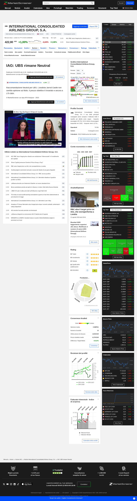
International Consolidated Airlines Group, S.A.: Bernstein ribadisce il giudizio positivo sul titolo (33, 179)
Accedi (121, 3)
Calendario (38, 8)
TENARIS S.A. (109, 181)
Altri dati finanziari (92, 180)
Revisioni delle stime (91, 392)
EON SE (107, 141)
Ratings (84, 48)
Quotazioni (18, 48)
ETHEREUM (108, 373)
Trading (80, 8)
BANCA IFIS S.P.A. (110, 164)
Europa (114, 24)
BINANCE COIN (109, 378)
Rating (73, 250)
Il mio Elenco (107, 118)
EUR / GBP (106, 282)
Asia (130, 24)
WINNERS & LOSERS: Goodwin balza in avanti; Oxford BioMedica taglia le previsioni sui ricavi (32, 219)
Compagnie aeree (93, 131)
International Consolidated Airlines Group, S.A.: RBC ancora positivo (31, 174)
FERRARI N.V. (109, 127)
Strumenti (102, 8)
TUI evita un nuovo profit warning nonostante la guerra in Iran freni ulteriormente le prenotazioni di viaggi (35, 196)
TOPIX (107, 64)
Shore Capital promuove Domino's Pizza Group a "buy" (79, 42)
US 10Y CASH (109, 409)
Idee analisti (18, 52)
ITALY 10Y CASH (110, 406)
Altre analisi (94, 242)
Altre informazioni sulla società (89, 139)
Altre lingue (86, 52)
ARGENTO (106, 342)
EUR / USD (106, 279)
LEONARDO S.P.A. (110, 176)
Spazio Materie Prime (118, 349)
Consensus (74, 48)
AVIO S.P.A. (108, 167)
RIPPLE (107, 381)
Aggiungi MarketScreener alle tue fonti (41, 77)
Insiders (40, 52)
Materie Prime (107, 319)
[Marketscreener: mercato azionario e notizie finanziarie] (17, 3)
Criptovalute (107, 355)
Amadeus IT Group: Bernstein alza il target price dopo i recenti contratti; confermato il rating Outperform (35, 205)
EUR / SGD (106, 306)
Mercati (8, 8)
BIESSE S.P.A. (109, 170)
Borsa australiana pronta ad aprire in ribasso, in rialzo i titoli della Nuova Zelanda (34, 187)
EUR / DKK (106, 294)
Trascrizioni (48, 52)
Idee (48, 8)
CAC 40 (107, 47)
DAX (106, 44)
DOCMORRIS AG (110, 146)
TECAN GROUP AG (110, 232)
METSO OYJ (108, 223)
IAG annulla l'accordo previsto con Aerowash (24, 210)
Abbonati (130, 3)
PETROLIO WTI (107, 337)
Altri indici (118, 84)
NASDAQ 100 (109, 59)
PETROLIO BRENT (108, 340)
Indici (106, 24)
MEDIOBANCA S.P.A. (111, 143)
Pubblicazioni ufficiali (74, 52)
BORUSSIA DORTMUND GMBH (114, 129)
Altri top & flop (118, 203)
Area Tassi (118, 423)
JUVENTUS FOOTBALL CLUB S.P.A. (115, 162)
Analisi (27, 8)
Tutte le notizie (8, 52)
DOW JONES (108, 57)
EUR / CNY (106, 301)
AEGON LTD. (108, 230)
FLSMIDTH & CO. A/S (111, 221)
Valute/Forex (107, 263)
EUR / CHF (106, 284)
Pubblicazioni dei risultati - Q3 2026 (92, 134)
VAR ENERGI (109, 237)
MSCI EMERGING (110, 67)
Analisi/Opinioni (77, 188)
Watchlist (69, 8)
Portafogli (58, 8)
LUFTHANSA (108, 138)
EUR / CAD (106, 296)
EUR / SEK (106, 289)
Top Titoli (114, 8)
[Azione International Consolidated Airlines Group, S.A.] (48, 82)
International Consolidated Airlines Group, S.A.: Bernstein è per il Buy (31, 200)
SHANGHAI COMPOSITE (112, 62)
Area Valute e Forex (118, 313)
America (122, 24)
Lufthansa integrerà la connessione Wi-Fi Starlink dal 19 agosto (29, 214)
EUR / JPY (106, 309)
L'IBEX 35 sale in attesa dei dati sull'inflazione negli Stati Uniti (29, 191)
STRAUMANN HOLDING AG (113, 235)
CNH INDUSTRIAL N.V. (111, 160)
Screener (90, 8)
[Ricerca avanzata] (92, 3)
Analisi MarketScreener (28, 55)
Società (43, 48)
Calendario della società (90, 440)
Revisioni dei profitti (79, 353)
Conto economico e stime (81, 147)
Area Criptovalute (118, 384)
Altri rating (95, 311)
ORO (104, 335)
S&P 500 (107, 54)
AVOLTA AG (108, 227)
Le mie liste (118, 149)
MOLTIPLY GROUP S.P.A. (112, 183)
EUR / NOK (106, 291)
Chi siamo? (65, 492)
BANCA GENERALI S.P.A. (112, 178)
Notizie (17, 8)
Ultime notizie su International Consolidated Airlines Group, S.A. (31, 152)
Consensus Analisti (79, 318)
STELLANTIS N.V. (110, 124)
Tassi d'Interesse (108, 390)
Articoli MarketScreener (11, 55)
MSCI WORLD (109, 69)
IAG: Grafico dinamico (91, 101)
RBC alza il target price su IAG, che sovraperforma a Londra (28, 166)
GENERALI (108, 132)
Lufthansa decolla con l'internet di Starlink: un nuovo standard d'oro (30, 183)
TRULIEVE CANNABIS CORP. (113, 122)
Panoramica (8, 48)
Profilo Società (77, 108)
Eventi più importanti (30, 52)
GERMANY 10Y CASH (111, 412)
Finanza (52, 48)
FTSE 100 (108, 52)
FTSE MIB (108, 42)
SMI (106, 49)
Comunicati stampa (60, 52)
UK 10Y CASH (109, 419)
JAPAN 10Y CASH (110, 414)
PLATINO (105, 345)
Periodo (73, 70)
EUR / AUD (106, 299)
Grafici (26, 48)
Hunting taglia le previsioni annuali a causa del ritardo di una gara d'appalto (33, 170)
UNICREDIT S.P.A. (110, 134)
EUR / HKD (106, 304)
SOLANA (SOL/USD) (111, 376)
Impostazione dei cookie (52, 492)
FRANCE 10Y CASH (111, 416)
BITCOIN (107, 371)
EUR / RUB (106, 286)
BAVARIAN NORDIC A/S (112, 213)
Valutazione (62, 48)
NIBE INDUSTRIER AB (111, 216)
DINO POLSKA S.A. (110, 218)
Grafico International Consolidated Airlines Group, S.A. (83, 64)
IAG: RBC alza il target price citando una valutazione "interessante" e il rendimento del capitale (79, 38)
